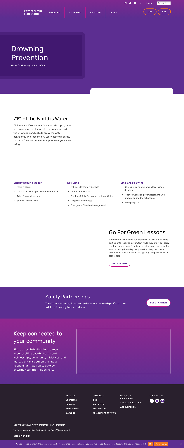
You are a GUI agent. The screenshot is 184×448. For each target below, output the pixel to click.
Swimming (24, 65)
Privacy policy (161, 444)
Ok (150, 444)
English (163, 3)
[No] (180, 444)
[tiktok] (130, 3)
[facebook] (125, 3)
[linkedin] (140, 3)
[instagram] (121, 3)
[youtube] (135, 3)
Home (14, 65)
